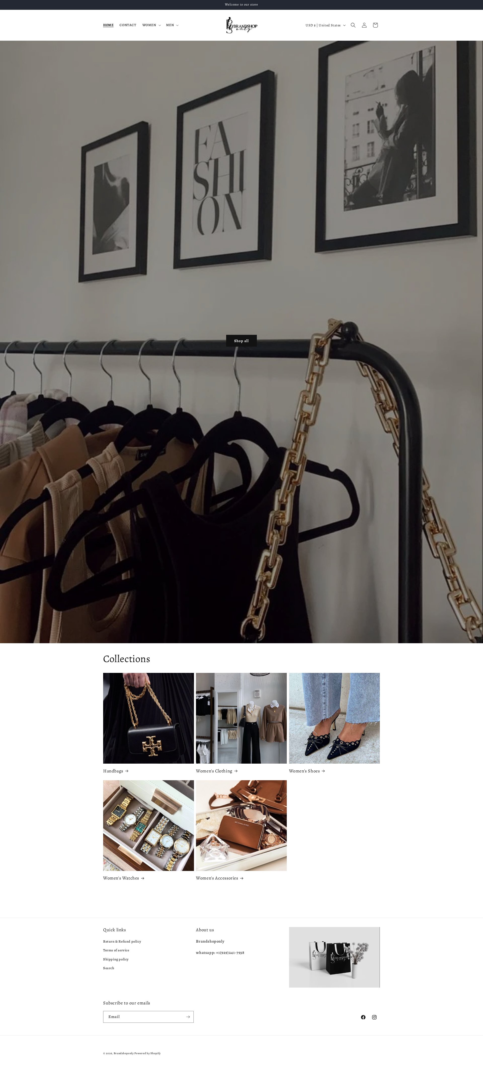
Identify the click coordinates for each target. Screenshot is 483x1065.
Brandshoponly (124, 1053)
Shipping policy (116, 959)
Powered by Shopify (147, 1053)
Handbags (113, 771)
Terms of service (116, 950)
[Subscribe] (187, 1017)
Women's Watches (121, 878)
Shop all (241, 340)
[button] (151, 25)
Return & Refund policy (122, 941)
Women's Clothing (214, 771)
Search (108, 968)
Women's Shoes (304, 771)
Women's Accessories (217, 878)
